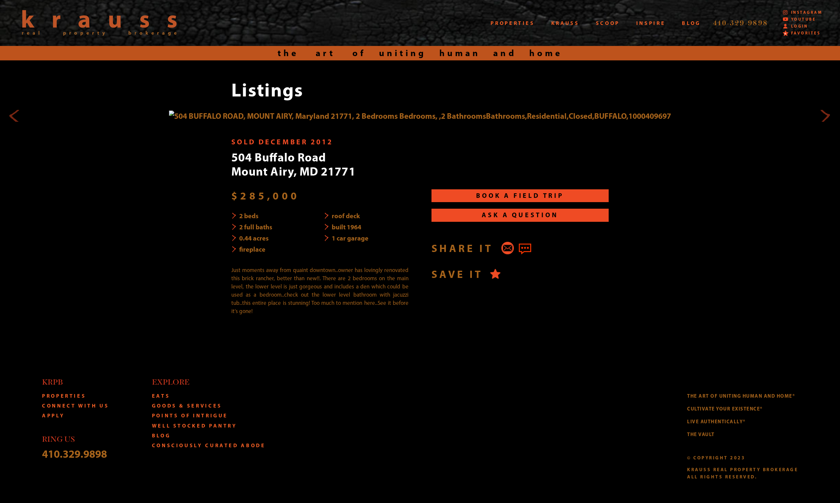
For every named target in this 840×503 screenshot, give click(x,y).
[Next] (825, 116)
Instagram (806, 12)
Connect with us (75, 405)
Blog (161, 435)
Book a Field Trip (520, 195)
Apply (53, 415)
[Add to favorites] (495, 274)
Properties (64, 395)
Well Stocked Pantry (194, 425)
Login (799, 26)
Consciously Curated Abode (209, 445)
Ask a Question (520, 215)
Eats (161, 395)
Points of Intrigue (190, 415)
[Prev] (15, 116)
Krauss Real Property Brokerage (99, 23)
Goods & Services (187, 405)
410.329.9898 (74, 453)
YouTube (803, 19)
